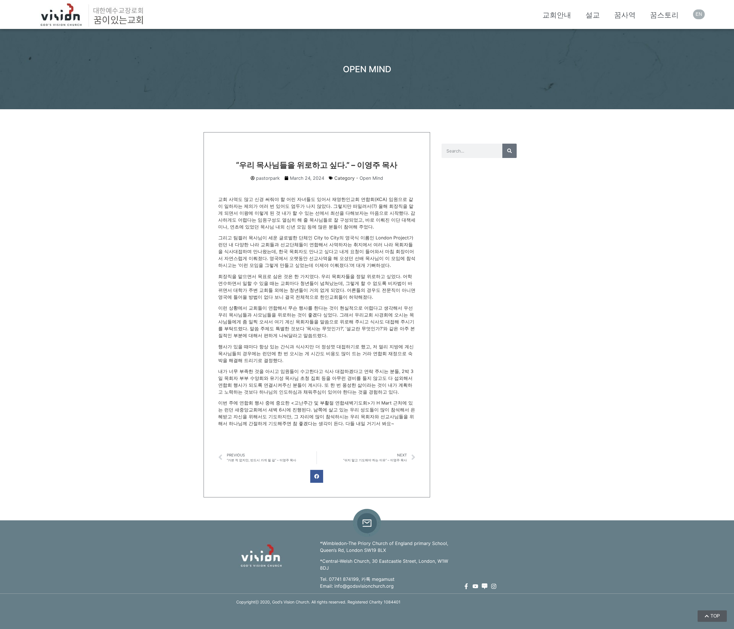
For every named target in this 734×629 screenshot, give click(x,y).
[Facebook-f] (466, 586)
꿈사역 (625, 15)
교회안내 (556, 15)
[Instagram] (494, 586)
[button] (316, 476)
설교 (592, 15)
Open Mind (371, 178)
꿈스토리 (664, 15)
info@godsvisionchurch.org (364, 586)
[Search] (509, 151)
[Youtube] (475, 586)
